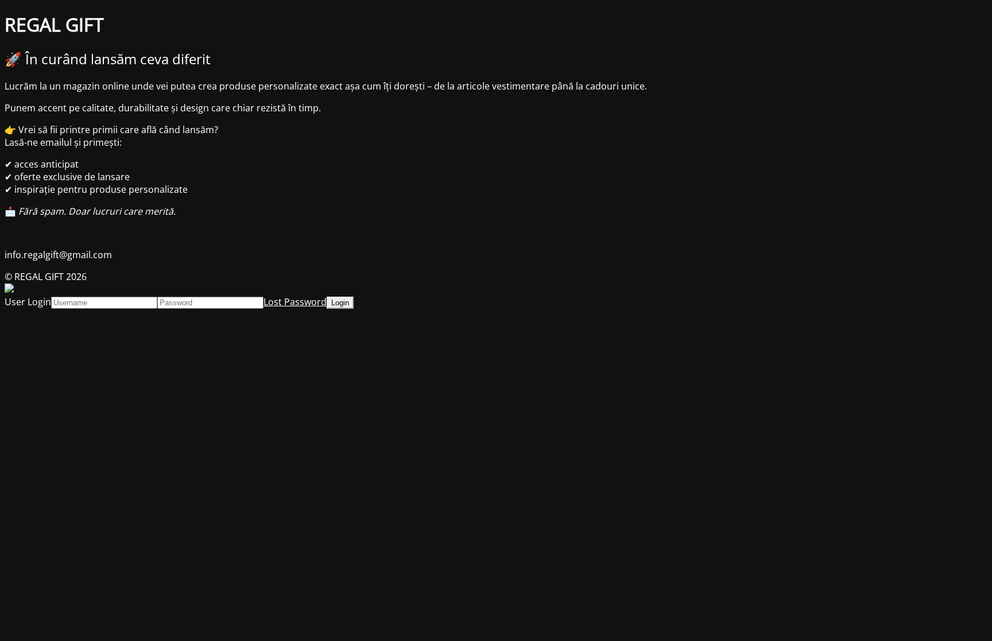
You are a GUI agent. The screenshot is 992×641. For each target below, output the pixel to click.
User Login (28, 302)
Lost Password (295, 302)
